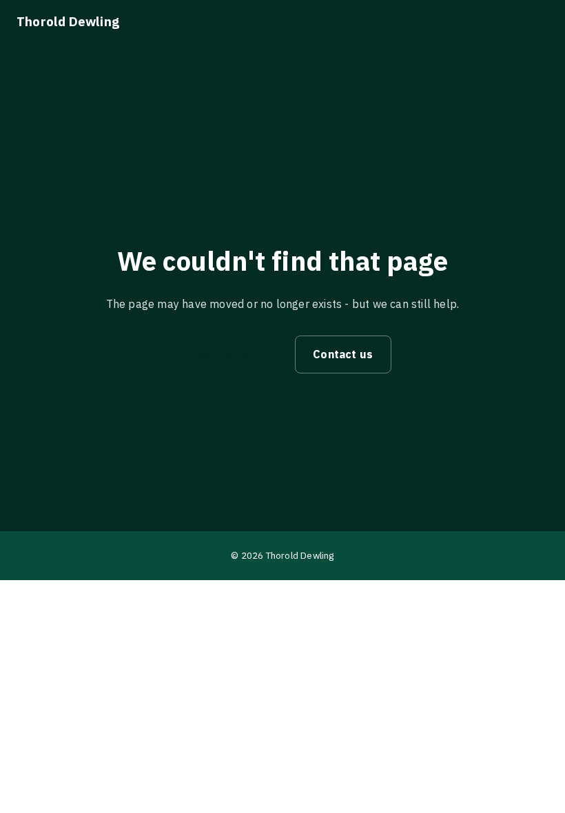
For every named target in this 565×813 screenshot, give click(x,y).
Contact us (343, 354)
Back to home (229, 353)
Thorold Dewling (68, 21)
